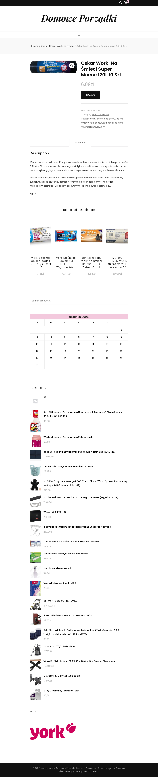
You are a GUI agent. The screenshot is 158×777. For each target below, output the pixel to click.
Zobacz (90, 94)
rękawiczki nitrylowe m (93, 126)
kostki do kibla (115, 122)
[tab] (80, 142)
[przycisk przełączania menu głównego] (79, 35)
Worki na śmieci (100, 114)
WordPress (93, 771)
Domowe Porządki (79, 18)
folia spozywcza (98, 122)
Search (124, 301)
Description (80, 142)
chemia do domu (106, 118)
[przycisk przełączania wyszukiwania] (120, 3)
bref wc (91, 118)
